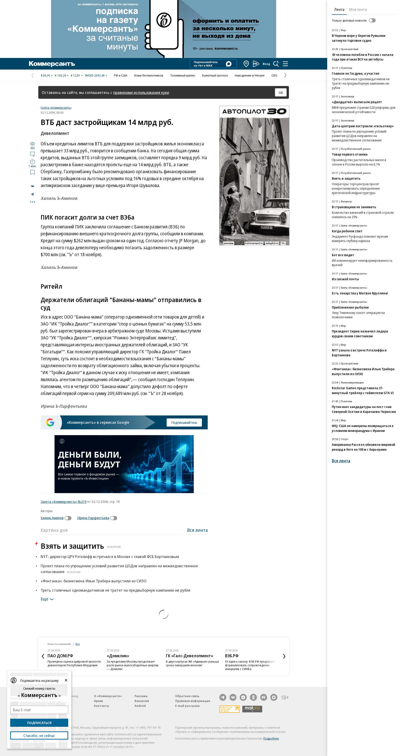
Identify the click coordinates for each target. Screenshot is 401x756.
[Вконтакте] (233, 697)
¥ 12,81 (75, 75)
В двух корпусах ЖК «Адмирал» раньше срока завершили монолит (192, 663)
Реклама (141, 696)
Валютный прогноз (215, 75)
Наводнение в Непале (250, 75)
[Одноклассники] (253, 697)
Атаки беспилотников (148, 75)
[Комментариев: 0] (32, 154)
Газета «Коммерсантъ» (56, 107)
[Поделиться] (32, 186)
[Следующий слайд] (284, 656)
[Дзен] (243, 697)
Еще (44, 599)
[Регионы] (246, 63)
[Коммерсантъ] (52, 64)
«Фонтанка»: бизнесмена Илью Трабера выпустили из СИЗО (93, 581)
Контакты (101, 706)
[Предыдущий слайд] (43, 656)
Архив (98, 701)
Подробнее (271, 738)
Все (77, 644)
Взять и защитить (81, 546)
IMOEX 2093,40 (95, 75)
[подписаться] (69, 518)
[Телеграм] (222, 697)
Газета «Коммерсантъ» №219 (64, 501)
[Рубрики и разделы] (285, 63)
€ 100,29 (60, 75)
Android (140, 706)
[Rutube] (263, 697)
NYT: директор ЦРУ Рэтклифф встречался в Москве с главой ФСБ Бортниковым (110, 556)
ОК (281, 92)
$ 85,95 (45, 75)
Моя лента (358, 9)
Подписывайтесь (184, 422)
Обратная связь (187, 696)
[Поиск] (276, 63)
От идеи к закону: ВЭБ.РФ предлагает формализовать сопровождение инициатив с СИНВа (250, 665)
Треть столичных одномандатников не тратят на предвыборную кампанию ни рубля (115, 590)
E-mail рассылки (187, 706)
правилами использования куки (141, 92)
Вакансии (142, 701)
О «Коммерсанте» (108, 696)
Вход (266, 64)
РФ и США (120, 75)
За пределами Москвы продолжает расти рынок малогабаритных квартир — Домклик (132, 665)
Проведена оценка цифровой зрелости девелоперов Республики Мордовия (74, 663)
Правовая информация (192, 701)
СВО (274, 75)
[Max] (273, 697)
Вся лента (197, 530)
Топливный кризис (182, 75)
